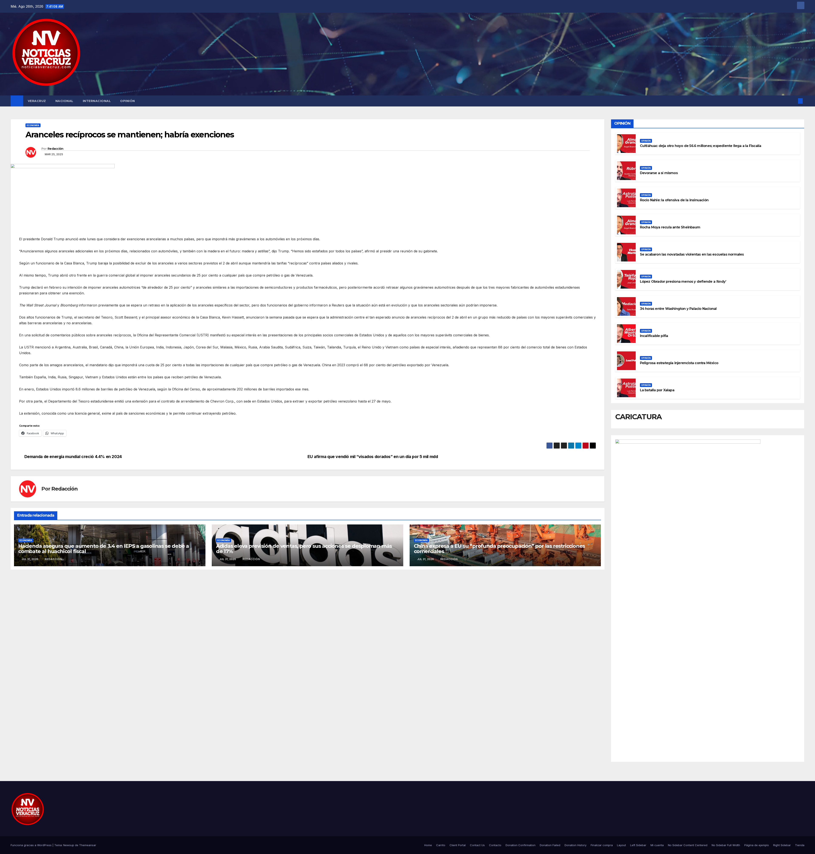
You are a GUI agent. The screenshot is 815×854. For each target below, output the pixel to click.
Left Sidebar (638, 845)
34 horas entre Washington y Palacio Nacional (678, 309)
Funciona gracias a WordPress (31, 845)
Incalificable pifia (654, 336)
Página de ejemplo (756, 845)
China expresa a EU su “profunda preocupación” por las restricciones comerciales (499, 548)
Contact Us (477, 845)
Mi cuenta (657, 845)
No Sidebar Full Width (726, 845)
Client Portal (458, 845)
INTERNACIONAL (97, 101)
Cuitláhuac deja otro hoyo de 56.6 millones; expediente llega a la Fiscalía (700, 146)
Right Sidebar (782, 845)
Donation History (575, 845)
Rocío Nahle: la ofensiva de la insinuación (674, 200)
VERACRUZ (37, 101)
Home (428, 845)
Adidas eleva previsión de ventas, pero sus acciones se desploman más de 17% (304, 548)
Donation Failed (550, 845)
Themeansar (87, 845)
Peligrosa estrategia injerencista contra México (679, 363)
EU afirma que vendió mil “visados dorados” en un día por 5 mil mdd (373, 456)
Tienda (799, 845)
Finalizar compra (602, 845)
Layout (621, 845)
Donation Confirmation (520, 845)
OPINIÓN (127, 101)
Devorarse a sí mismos (659, 173)
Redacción (55, 149)
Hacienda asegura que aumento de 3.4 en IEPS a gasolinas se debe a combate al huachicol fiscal (103, 548)
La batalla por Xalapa (657, 390)
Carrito (440, 845)
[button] (793, 101)
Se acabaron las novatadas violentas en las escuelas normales (692, 254)
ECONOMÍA (33, 125)
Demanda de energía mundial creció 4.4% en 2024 (73, 456)
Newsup (68, 845)
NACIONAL (64, 101)
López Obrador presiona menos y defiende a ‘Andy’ (683, 282)
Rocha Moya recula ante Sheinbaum (670, 227)
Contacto (495, 845)
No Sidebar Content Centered (687, 845)
